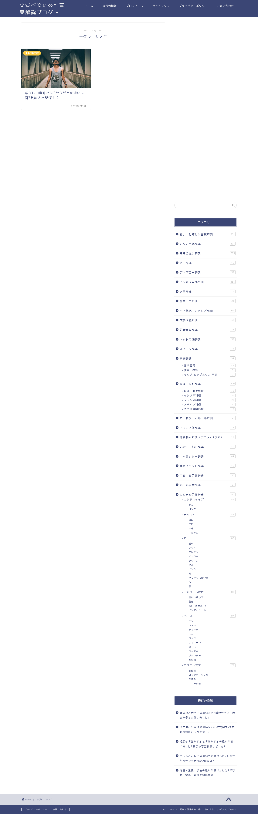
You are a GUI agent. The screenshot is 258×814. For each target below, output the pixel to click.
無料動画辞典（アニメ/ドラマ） (207, 437)
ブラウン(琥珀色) (198, 578)
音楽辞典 (207, 359)
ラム (191, 634)
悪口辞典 (207, 263)
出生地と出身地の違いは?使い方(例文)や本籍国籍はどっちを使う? (207, 729)
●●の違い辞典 (207, 253)
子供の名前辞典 (207, 428)
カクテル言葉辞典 (207, 495)
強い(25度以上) (197, 605)
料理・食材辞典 (207, 384)
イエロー (194, 556)
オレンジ (194, 552)
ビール (192, 646)
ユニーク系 (195, 683)
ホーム (89, 6)
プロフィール (134, 6)
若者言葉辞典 (207, 330)
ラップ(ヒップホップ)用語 (208, 374)
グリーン (194, 560)
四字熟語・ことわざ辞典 (207, 311)
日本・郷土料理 (209, 390)
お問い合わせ (225, 6)
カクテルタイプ (209, 499)
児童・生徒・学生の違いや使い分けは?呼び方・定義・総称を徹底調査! (207, 773)
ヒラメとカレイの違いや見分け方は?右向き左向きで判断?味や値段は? (207, 758)
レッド (192, 547)
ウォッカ (194, 625)
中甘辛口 (194, 532)
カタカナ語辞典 (207, 244)
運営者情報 (110, 6)
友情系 (192, 679)
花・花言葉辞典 (206, 485)
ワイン (192, 638)
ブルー (192, 565)
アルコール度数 (209, 592)
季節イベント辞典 (207, 466)
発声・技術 (208, 370)
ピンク (192, 569)
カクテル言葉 (209, 665)
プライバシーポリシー (193, 6)
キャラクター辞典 (207, 457)
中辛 (191, 528)
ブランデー (195, 655)
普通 (191, 601)
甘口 (191, 519)
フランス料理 (209, 400)
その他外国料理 (209, 409)
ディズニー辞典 (207, 272)
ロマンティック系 (198, 674)
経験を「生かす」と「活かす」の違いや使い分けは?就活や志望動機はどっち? (206, 744)
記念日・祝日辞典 (207, 447)
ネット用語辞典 (207, 339)
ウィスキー (195, 651)
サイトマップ (161, 6)
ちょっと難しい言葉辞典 (207, 234)
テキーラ (194, 629)
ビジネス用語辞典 (207, 282)
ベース (209, 615)
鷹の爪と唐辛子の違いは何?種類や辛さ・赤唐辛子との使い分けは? (207, 715)
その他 (192, 659)
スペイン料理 (208, 404)
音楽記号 (209, 365)
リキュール (195, 642)
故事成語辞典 (207, 320)
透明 (191, 543)
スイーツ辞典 (207, 349)
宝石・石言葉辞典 (207, 476)
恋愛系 (192, 670)
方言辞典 (207, 292)
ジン (191, 621)
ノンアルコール (197, 610)
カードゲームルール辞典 (206, 418)
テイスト (209, 514)
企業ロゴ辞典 (207, 301)
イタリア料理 (209, 395)
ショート (194, 504)
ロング (192, 509)
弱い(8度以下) (197, 597)
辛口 (191, 524)
